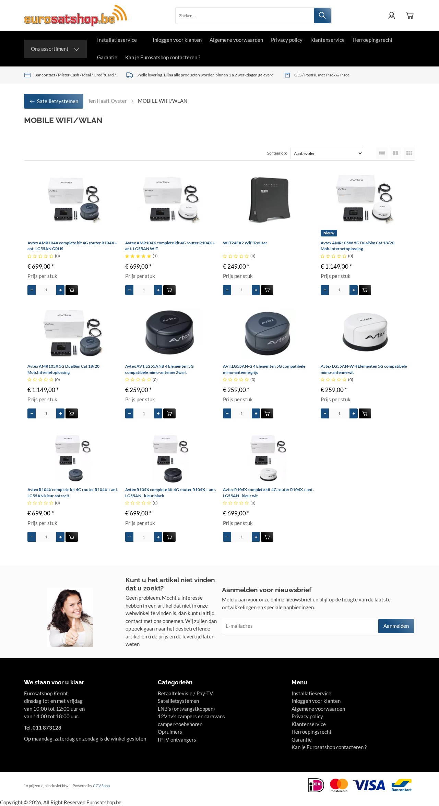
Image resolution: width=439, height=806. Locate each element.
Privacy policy (286, 40)
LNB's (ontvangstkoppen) (186, 709)
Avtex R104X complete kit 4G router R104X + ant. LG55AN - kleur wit (268, 492)
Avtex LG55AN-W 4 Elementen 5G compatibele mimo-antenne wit (364, 369)
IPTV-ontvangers (177, 739)
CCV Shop (101, 785)
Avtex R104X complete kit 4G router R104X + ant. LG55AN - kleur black (170, 492)
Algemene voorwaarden (236, 40)
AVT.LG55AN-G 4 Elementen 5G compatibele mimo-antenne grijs (264, 369)
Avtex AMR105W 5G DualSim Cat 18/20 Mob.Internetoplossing (357, 246)
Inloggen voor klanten (177, 40)
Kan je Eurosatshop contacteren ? (162, 57)
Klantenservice (327, 40)
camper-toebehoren (180, 724)
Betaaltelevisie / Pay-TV (185, 693)
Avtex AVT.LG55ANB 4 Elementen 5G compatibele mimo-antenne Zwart (159, 369)
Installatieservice (117, 40)
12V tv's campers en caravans (191, 716)
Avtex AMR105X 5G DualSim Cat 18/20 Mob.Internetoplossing (63, 369)
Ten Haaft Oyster (107, 101)
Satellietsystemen (178, 701)
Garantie (107, 57)
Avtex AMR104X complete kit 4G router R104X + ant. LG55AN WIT (170, 246)
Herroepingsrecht (373, 40)
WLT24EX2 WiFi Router (245, 242)
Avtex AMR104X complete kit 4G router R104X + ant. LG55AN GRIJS (72, 246)
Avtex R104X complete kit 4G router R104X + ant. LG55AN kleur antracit (72, 492)
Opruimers (170, 732)
